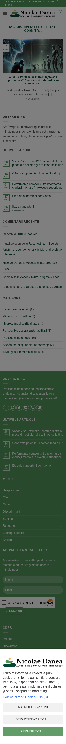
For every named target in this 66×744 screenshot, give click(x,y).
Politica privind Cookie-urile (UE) (26, 697)
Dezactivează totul (33, 719)
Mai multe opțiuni (33, 707)
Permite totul (33, 732)
